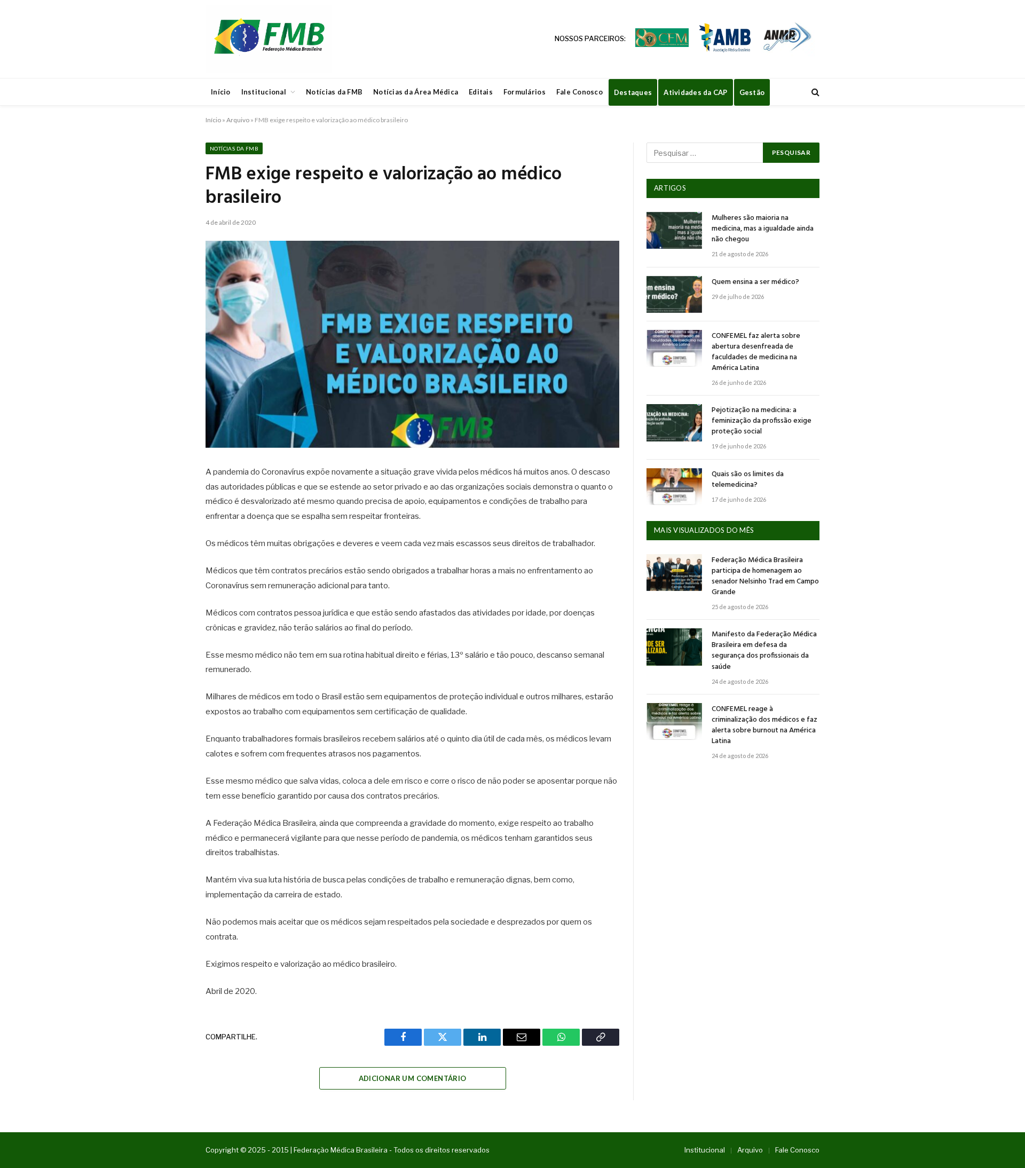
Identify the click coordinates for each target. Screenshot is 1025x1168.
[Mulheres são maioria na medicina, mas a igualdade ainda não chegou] (674, 230)
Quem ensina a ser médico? (755, 282)
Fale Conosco (579, 92)
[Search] (814, 92)
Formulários (524, 92)
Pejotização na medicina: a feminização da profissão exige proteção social (761, 421)
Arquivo (237, 120)
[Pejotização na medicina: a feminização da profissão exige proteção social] (674, 422)
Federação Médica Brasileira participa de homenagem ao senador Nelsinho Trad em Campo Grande (765, 576)
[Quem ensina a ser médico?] (674, 294)
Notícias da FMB (334, 92)
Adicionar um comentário (413, 1078)
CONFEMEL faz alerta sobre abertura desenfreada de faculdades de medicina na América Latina (756, 352)
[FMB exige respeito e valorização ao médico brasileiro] (412, 344)
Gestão (752, 92)
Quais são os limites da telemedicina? (748, 480)
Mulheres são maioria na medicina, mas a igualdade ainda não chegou (763, 229)
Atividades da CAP (695, 92)
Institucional (263, 92)
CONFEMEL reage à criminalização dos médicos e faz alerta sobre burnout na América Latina (764, 725)
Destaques (633, 92)
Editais (481, 92)
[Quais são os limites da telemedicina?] (674, 486)
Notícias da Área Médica (415, 92)
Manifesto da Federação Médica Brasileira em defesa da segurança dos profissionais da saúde (764, 650)
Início (221, 92)
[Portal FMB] (269, 39)
